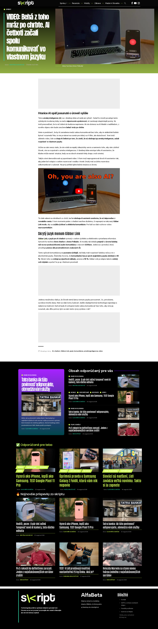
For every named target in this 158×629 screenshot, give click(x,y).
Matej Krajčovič (69, 489)
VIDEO (104, 392)
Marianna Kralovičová (70, 576)
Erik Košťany (77, 434)
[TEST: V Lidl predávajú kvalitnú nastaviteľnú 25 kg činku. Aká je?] (78, 554)
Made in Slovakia (30, 375)
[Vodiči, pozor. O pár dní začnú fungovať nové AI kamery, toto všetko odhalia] (128, 381)
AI (53, 351)
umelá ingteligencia (91, 351)
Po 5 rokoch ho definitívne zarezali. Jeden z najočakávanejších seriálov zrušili (88, 429)
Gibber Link (65, 351)
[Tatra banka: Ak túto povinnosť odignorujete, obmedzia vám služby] (41, 404)
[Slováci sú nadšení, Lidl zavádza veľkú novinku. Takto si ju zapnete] (122, 460)
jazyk (72, 351)
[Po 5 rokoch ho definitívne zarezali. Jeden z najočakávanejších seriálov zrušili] (128, 429)
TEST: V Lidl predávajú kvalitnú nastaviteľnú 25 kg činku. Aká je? (76, 569)
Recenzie (95, 392)
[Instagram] (138, 3)
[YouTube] (135, 3)
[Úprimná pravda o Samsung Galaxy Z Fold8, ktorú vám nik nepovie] (78, 460)
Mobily (73, 392)
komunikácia (78, 351)
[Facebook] (132, 3)
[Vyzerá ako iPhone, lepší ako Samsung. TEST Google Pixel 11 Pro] (128, 397)
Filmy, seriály (76, 424)
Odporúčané (84, 392)
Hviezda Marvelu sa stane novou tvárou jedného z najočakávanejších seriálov (121, 571)
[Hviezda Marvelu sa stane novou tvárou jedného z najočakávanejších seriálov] (122, 554)
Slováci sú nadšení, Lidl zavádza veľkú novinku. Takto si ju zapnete (122, 480)
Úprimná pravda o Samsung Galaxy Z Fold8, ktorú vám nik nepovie (78, 480)
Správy (8, 9)
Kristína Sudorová (16, 65)
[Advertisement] (79, 102)
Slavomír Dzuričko (31, 429)
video (101, 351)
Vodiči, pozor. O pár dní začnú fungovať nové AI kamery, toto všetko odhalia (90, 380)
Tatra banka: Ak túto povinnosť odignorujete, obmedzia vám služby (37, 384)
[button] (125, 3)
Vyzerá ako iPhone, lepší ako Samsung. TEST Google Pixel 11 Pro (91, 397)
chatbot (57, 351)
